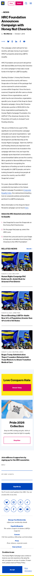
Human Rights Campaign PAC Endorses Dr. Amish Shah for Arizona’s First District (13, 279)
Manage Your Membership (17, 520)
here (26, 208)
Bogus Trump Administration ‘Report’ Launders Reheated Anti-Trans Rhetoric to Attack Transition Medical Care (16, 358)
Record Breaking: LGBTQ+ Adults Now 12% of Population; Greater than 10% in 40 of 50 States (16, 318)
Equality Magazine (17, 526)
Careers (17, 534)
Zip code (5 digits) (11, 474)
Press (17, 541)
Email (7, 465)
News (6, 12)
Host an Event (17, 547)
